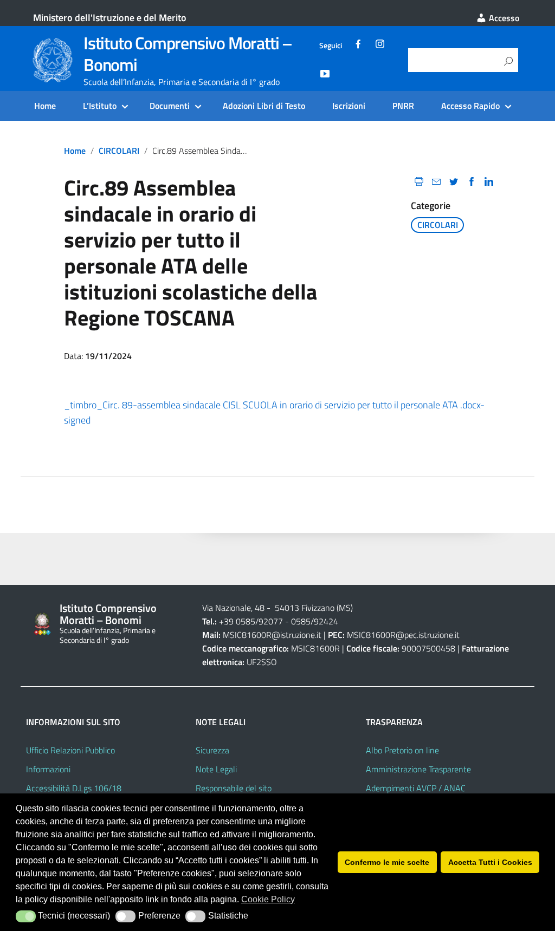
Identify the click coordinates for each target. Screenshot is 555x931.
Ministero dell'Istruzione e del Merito (109, 17)
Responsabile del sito (234, 788)
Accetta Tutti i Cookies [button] (490, 862)
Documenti (170, 105)
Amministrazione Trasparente (418, 769)
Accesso (503, 17)
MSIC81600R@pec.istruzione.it (403, 634)
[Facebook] (358, 45)
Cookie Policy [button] (268, 899)
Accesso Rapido (470, 105)
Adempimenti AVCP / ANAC (416, 788)
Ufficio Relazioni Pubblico (70, 750)
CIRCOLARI (119, 150)
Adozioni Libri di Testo (264, 105)
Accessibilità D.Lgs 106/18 (73, 788)
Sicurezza (212, 750)
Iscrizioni (348, 105)
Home (45, 105)
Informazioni (48, 769)
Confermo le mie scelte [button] (387, 862)
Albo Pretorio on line (402, 750)
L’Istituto (100, 105)
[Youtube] (324, 75)
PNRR (403, 105)
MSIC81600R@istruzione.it (272, 634)
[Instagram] (380, 45)
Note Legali (216, 769)
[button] (26, 916)
